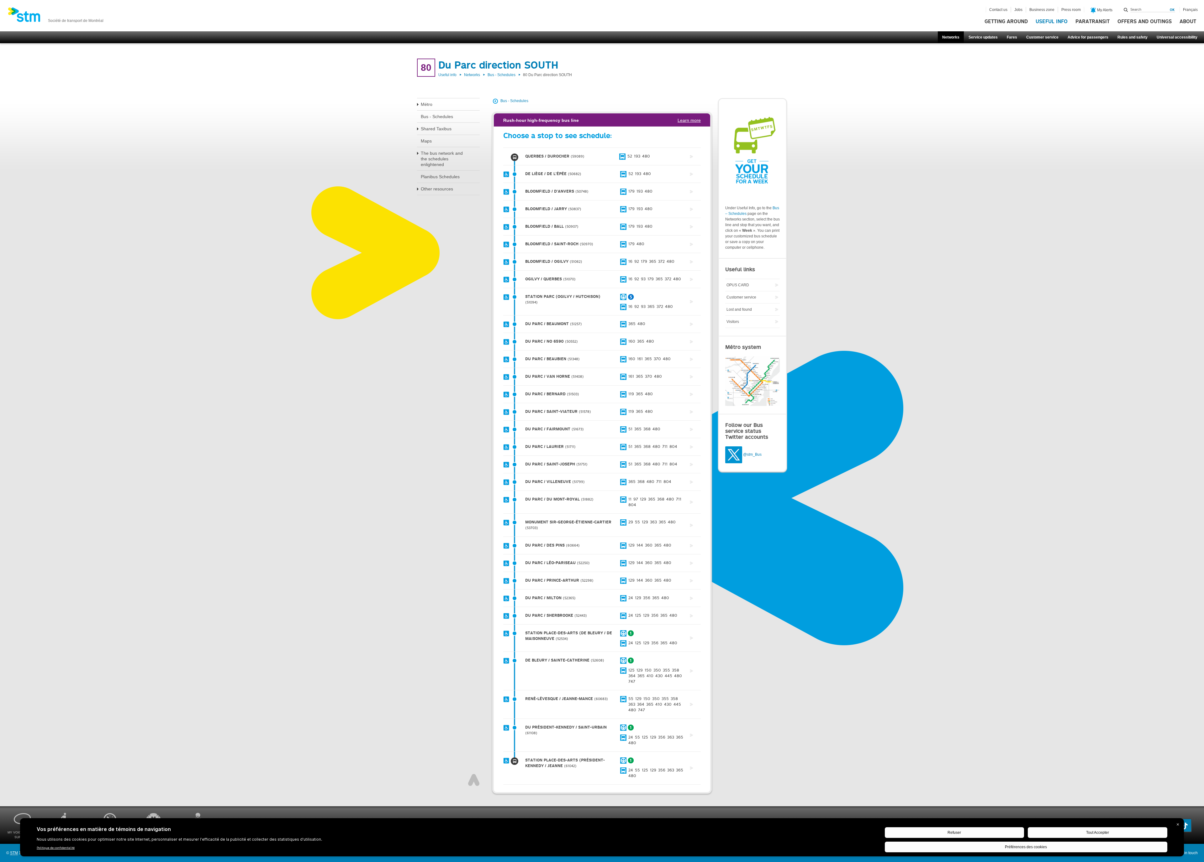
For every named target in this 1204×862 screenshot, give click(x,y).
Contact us (998, 10)
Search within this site (1126, 10)
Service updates (983, 37)
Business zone (1041, 10)
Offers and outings (1144, 21)
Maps (426, 140)
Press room (1071, 10)
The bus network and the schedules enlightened (442, 159)
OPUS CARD (737, 285)
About (1188, 21)
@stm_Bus (752, 454)
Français (1190, 10)
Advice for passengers (1088, 37)
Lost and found (739, 309)
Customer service (1042, 37)
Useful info (1052, 21)
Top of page (473, 780)
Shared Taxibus (436, 128)
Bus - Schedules (501, 75)
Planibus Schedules (440, 176)
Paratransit (1092, 21)
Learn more (689, 120)
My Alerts (1104, 10)
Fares (1012, 37)
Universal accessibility (1177, 37)
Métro (426, 104)
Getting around (1006, 21)
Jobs (1018, 10)
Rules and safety (1132, 37)
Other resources (437, 188)
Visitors (732, 321)
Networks (950, 37)
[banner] (55, 16)
